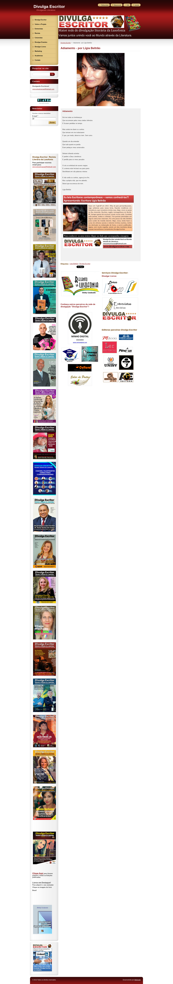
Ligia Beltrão (74, 264)
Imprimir (137, 5)
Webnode (137, 980)
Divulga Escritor (66, 43)
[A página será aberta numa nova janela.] (100, 106)
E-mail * (35, 116)
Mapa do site (117, 5)
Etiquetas (64, 264)
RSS (128, 5)
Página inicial (104, 5)
